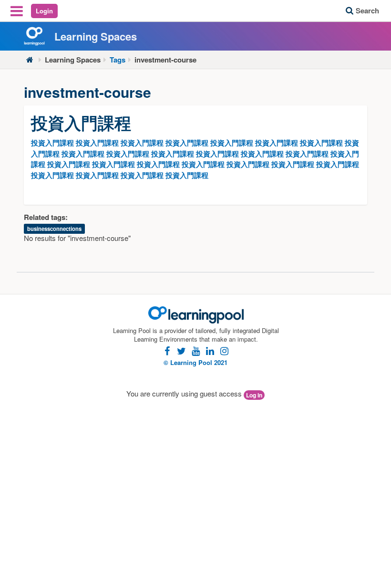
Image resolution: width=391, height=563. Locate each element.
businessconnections (54, 228)
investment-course (165, 60)
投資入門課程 (52, 142)
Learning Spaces (73, 60)
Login (44, 10)
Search (367, 10)
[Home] (30, 59)
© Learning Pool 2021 (195, 362)
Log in (254, 395)
